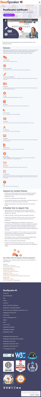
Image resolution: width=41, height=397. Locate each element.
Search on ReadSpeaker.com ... (10, 317)
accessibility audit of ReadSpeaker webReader (15, 224)
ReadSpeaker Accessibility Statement (11, 307)
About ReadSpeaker (7, 295)
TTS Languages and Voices (9, 348)
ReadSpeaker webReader (9, 327)
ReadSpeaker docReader (8, 329)
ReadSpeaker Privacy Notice (9, 312)
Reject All (32, 394)
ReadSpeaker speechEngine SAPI (10, 346)
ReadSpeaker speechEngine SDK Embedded (13, 339)
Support (5, 320)
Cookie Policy (6, 315)
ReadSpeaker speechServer (9, 341)
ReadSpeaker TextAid (8, 332)
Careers (5, 300)
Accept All (37, 394)
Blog (4, 298)
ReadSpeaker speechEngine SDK (10, 336)
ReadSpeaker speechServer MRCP (11, 343)
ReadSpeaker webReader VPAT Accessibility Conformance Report (22, 232)
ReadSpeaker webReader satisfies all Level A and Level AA (18, 217)
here (30, 69)
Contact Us (8, 15)
